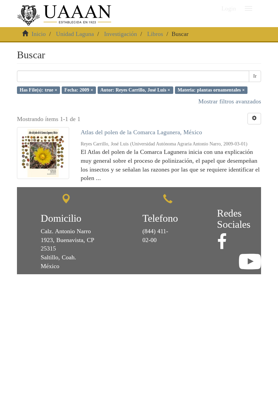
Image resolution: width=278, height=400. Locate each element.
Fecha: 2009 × (78, 90)
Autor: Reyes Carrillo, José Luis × (135, 90)
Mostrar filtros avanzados (229, 101)
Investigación (120, 34)
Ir (255, 76)
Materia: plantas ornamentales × (211, 90)
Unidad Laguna (75, 34)
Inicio (39, 34)
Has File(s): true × (38, 90)
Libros (155, 34)
